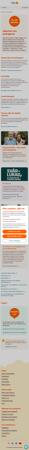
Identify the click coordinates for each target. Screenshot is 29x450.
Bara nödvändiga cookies (14, 236)
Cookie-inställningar (14, 241)
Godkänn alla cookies (14, 231)
